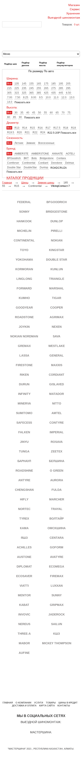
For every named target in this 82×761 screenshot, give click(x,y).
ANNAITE (57, 153)
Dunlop (44, 167)
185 (53, 83)
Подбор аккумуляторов (65, 64)
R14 (24, 127)
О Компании (23, 702)
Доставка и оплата (24, 705)
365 (31, 92)
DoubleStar (30, 167)
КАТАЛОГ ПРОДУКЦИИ (25, 178)
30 (16, 112)
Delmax (69, 162)
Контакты (63, 705)
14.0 (9, 101)
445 (61, 92)
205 (68, 83)
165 (39, 83)
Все (9, 83)
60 (51, 112)
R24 (42, 132)
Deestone (56, 162)
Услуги (38, 702)
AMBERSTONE (40, 153)
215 (9, 88)
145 (24, 83)
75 (68, 112)
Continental (28, 162)
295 (68, 88)
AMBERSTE (21, 153)
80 (8, 117)
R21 (27, 132)
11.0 (56, 97)
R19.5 (10, 132)
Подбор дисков (25, 64)
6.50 (68, 92)
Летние (19, 143)
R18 (65, 127)
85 (14, 117)
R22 (35, 132)
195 (61, 83)
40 (27, 112)
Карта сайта (47, 705)
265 (46, 88)
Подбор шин (10, 64)
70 (63, 112)
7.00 (9, 97)
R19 (73, 127)
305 (9, 92)
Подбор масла (43, 64)
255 (39, 88)
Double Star (14, 167)
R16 (40, 127)
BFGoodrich (14, 158)
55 (45, 112)
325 (24, 92)
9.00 (33, 97)
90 (20, 117)
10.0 (48, 97)
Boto (34, 158)
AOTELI (70, 153)
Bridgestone (47, 158)
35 (21, 112)
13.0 (71, 97)
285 (61, 88)
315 (17, 92)
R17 (48, 127)
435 (53, 92)
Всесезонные (46, 143)
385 (39, 92)
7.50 (17, 97)
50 (39, 112)
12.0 (63, 97)
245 (31, 88)
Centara (61, 158)
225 (17, 88)
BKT (26, 158)
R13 (17, 127)
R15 (32, 127)
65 (57, 112)
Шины (24, 182)
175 (46, 83)
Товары (51, 702)
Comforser (13, 162)
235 (24, 88)
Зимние (30, 143)
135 (17, 83)
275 (53, 88)
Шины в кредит (68, 702)
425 (46, 92)
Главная (8, 702)
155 (31, 83)
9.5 (41, 97)
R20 (19, 132)
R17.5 (56, 127)
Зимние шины (46, 182)
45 (33, 112)
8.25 (25, 97)
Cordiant (43, 162)
